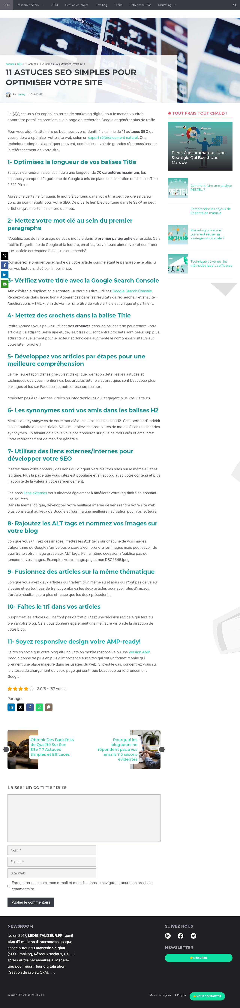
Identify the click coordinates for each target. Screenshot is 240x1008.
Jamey (21, 94)
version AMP (139, 652)
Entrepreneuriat (140, 5)
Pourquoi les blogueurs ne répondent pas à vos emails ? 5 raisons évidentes (117, 749)
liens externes (35, 493)
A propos (180, 995)
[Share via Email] (4, 284)
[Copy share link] (48, 707)
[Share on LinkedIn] (11, 707)
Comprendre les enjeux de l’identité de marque (210, 211)
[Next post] (162, 749)
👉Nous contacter (207, 996)
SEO (6, 5)
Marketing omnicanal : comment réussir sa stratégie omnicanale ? (207, 234)
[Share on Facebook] (30, 707)
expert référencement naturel (113, 137)
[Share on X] (20, 707)
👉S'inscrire (199, 957)
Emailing (101, 5)
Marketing (165, 5)
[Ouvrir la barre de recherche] (235, 5)
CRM (54, 5)
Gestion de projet (76, 5)
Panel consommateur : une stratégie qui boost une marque (199, 157)
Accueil (10, 63)
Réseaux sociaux (28, 5)
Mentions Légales (160, 995)
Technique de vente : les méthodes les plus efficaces (211, 263)
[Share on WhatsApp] (39, 707)
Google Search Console (132, 291)
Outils (118, 5)
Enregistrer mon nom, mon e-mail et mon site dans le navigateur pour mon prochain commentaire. (82, 885)
